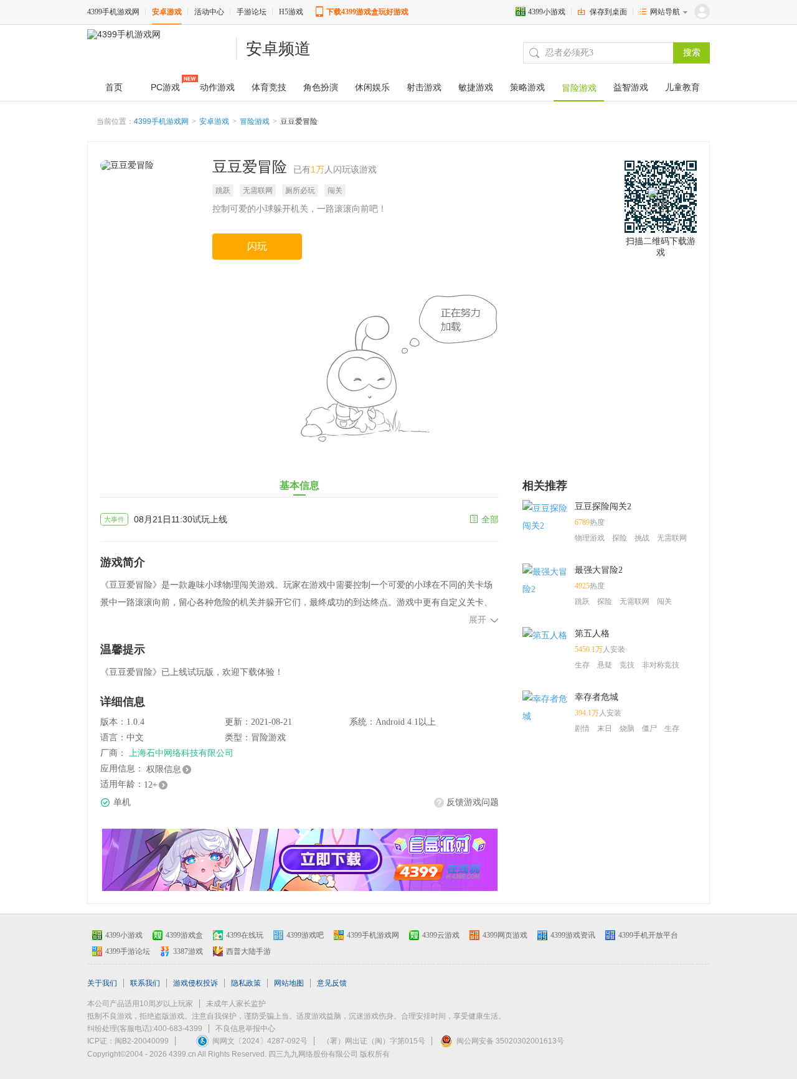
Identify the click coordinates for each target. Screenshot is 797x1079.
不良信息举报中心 (245, 1028)
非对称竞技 (660, 665)
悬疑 (604, 665)
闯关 (335, 190)
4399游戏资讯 (572, 935)
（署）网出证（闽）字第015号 (374, 1041)
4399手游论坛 (127, 951)
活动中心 (209, 11)
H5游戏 (291, 11)
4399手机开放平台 (648, 935)
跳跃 (222, 190)
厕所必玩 (300, 190)
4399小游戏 (546, 11)
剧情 (582, 728)
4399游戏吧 (305, 935)
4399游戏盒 (184, 935)
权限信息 (163, 769)
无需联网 (258, 190)
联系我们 (145, 983)
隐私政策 (246, 983)
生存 (582, 665)
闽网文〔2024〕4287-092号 (260, 1041)
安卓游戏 (167, 11)
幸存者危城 (596, 697)
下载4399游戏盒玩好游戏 (367, 11)
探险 (619, 538)
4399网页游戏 (505, 935)
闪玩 (257, 246)
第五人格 (592, 633)
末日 (604, 728)
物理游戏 (590, 538)
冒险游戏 (255, 121)
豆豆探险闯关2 (603, 506)
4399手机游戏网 (113, 11)
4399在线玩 (244, 935)
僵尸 (649, 728)
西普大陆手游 (248, 951)
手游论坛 (251, 11)
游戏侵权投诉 (195, 983)
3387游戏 (188, 951)
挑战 (641, 538)
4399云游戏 (441, 935)
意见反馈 (332, 983)
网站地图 (289, 983)
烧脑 (627, 728)
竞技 (627, 665)
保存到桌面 (608, 11)
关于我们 (102, 983)
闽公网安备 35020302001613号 (510, 1041)
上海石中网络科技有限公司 (181, 753)
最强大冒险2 (599, 570)
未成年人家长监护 (236, 1003)
